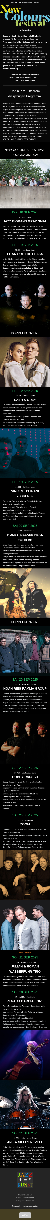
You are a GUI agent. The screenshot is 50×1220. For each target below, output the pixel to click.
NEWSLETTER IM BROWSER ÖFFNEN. (25, 2)
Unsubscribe (16, 1206)
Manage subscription (30, 1206)
